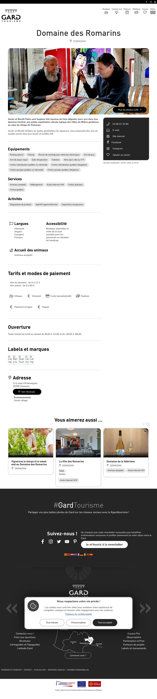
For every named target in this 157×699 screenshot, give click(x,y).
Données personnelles (78, 670)
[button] (143, 424)
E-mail (116, 130)
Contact (28, 670)
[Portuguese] (88, 554)
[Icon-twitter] (59, 541)
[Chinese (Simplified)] (69, 554)
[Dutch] (72, 554)
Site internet (119, 136)
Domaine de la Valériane (121, 461)
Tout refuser (52, 622)
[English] (75, 554)
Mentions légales (56, 670)
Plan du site (40, 670)
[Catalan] (65, 554)
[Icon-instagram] (51, 541)
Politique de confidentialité (78, 614)
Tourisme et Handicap (11, 670)
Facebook (116, 142)
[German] (81, 554)
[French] (78, 554)
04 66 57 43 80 (121, 124)
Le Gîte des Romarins (71, 461)
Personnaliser (78, 622)
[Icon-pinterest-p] (75, 541)
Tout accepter (105, 622)
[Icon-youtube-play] (67, 541)
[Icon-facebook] (42, 541)
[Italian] (84, 554)
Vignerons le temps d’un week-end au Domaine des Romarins (29, 463)
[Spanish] (91, 554)
